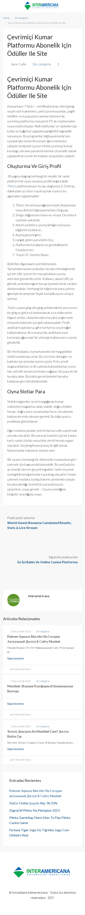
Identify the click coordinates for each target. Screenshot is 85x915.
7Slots (11, 186)
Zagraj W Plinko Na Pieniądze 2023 (34, 810)
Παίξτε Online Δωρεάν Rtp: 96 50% (33, 803)
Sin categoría (21, 17)
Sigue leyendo (15, 658)
